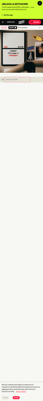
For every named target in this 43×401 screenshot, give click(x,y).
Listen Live (11, 22)
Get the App (8, 15)
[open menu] (3, 22)
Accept (16, 398)
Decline (5, 398)
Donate (36, 22)
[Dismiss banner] (39, 3)
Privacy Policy (21, 391)
